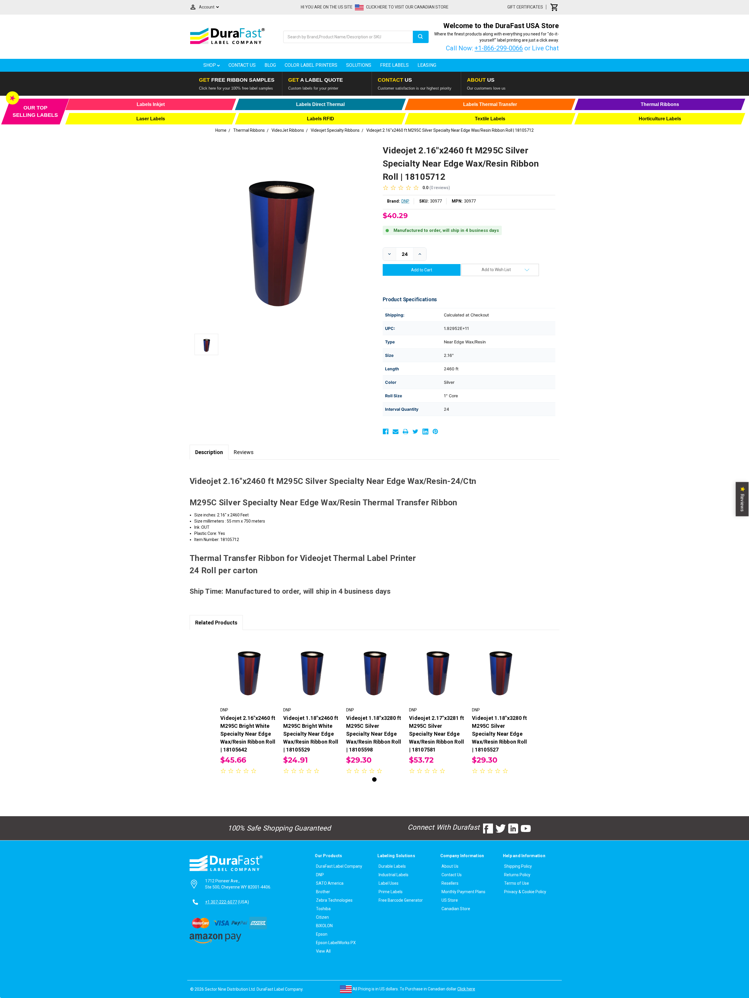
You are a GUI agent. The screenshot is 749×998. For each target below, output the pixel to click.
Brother (323, 891)
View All (323, 951)
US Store (450, 900)
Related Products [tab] (216, 622)
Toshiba (323, 908)
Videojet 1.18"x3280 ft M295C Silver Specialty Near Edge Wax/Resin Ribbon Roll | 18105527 (499, 734)
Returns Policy (517, 874)
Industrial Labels (393, 874)
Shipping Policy (518, 866)
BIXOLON (324, 925)
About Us (450, 866)
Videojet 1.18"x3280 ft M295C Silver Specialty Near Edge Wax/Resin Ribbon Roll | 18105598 (373, 734)
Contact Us (242, 65)
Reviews (244, 452)
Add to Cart (248, 675)
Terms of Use (516, 883)
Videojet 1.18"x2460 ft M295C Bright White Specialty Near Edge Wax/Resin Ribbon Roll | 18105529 (311, 734)
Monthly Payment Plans (463, 891)
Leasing (427, 65)
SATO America (329, 883)
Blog (270, 65)
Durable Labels (392, 866)
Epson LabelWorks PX (336, 942)
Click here (466, 989)
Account (206, 7)
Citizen (322, 917)
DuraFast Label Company (339, 866)
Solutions (358, 65)
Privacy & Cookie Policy (525, 891)
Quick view (249, 665)
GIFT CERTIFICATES (525, 7)
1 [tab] (374, 779)
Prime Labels (391, 891)
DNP (320, 874)
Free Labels (394, 65)
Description (209, 452)
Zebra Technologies (334, 900)
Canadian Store (456, 908)
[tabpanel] (248, 706)
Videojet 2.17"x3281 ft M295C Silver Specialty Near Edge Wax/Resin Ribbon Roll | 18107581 (436, 734)
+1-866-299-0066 (499, 48)
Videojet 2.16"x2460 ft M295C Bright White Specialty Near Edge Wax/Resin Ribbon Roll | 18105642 (248, 734)
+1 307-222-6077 (221, 902)
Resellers (450, 883)
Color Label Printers (311, 65)
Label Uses (388, 883)
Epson (321, 934)
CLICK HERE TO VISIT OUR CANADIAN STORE (407, 7)
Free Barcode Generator (401, 900)
